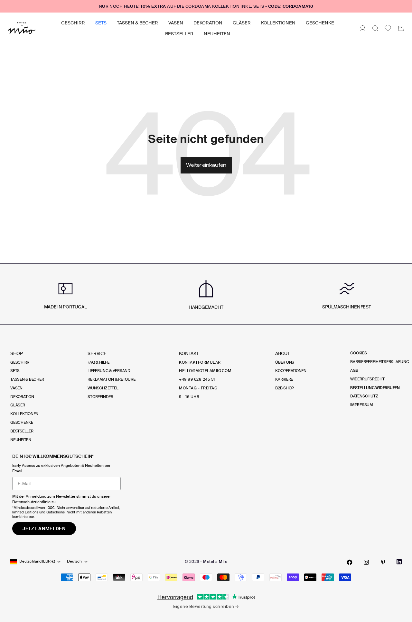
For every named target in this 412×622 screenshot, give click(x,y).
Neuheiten (217, 34)
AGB (354, 370)
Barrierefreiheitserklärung (379, 361)
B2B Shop (284, 388)
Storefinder (100, 396)
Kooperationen (290, 370)
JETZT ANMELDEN (44, 528)
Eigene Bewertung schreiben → (206, 606)
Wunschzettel (103, 388)
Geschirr (73, 23)
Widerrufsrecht (367, 379)
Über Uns (284, 362)
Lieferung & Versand (109, 370)
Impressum (361, 404)
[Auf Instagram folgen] (366, 562)
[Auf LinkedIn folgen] (399, 561)
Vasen (175, 23)
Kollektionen (278, 23)
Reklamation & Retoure (111, 379)
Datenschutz (364, 396)
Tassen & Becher (137, 23)
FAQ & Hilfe (98, 362)
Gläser (242, 23)
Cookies (358, 353)
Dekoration (207, 23)
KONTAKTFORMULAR (199, 362)
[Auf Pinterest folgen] (383, 562)
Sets (101, 23)
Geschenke (320, 23)
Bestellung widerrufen (375, 387)
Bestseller (179, 34)
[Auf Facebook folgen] (349, 562)
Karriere (284, 379)
